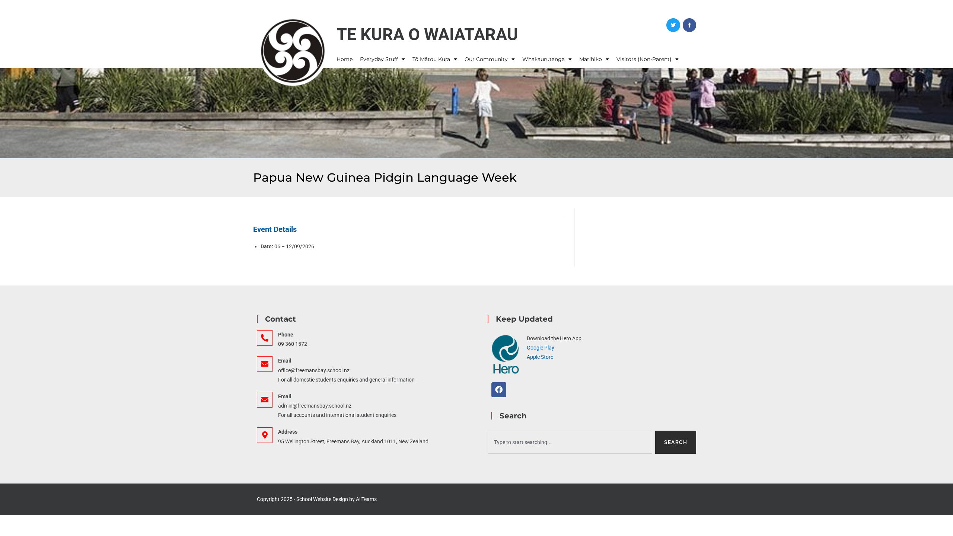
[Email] (264, 364)
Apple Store (540, 357)
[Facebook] (689, 25)
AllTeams (366, 499)
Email (284, 361)
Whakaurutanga (543, 59)
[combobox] (570, 442)
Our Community (486, 59)
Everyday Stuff (379, 59)
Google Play (540, 348)
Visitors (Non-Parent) (644, 59)
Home (345, 59)
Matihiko (590, 59)
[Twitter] (673, 25)
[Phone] (264, 338)
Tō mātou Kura (431, 59)
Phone (285, 335)
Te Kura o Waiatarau (427, 34)
